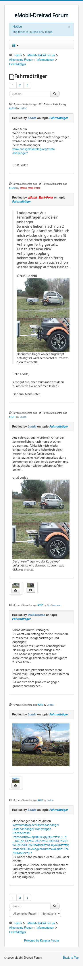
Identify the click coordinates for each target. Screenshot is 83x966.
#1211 (12, 416)
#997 (40, 605)
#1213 (12, 108)
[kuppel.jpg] (43, 335)
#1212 (12, 187)
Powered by (31, 940)
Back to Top (71, 957)
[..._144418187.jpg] (40, 745)
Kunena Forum (49, 940)
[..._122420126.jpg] (43, 298)
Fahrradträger (58, 118)
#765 (40, 800)
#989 (40, 704)
